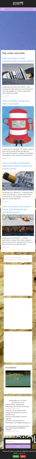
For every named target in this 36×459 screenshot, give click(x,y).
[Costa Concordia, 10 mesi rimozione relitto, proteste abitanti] (18, 74)
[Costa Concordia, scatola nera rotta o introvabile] (18, 126)
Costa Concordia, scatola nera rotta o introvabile (15, 102)
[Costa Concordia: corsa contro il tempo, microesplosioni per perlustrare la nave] (18, 225)
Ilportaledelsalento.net (12, 408)
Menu (3, 9)
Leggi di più (21, 453)
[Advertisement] (18, 30)
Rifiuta (23, 456)
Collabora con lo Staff (12, 431)
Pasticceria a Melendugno (13, 257)
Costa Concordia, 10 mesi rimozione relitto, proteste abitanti (18, 59)
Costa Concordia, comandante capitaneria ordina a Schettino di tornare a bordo (17, 166)
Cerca (18, 446)
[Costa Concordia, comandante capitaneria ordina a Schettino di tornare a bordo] (18, 180)
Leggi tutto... (6, 96)
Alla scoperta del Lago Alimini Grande (17, 259)
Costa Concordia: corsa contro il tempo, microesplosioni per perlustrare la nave (16, 209)
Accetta (16, 456)
